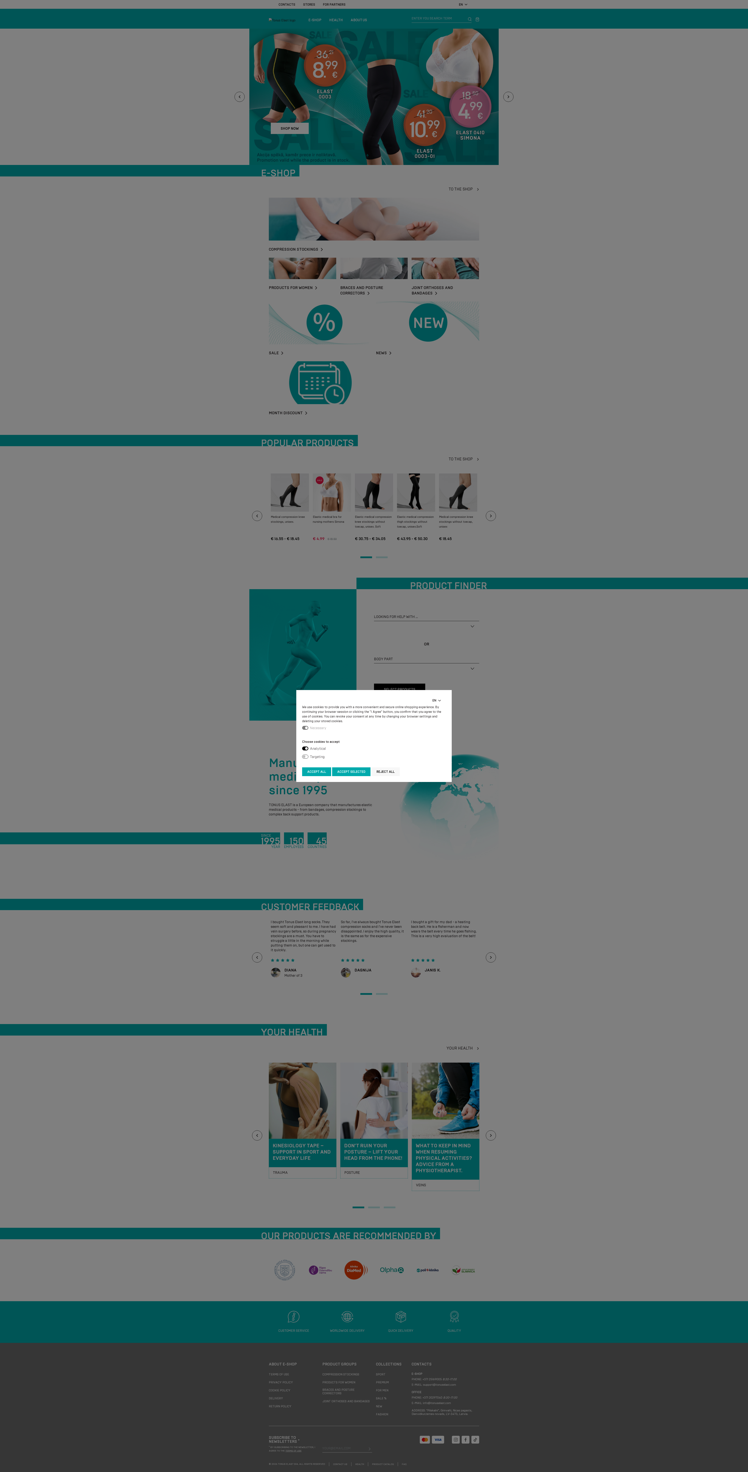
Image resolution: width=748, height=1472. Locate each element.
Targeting (317, 757)
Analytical (318, 749)
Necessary (318, 728)
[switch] (305, 748)
